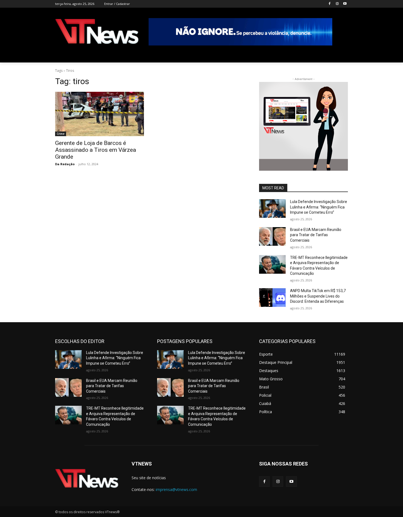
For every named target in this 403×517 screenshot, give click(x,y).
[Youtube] (345, 4)
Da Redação (65, 164)
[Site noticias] (97, 32)
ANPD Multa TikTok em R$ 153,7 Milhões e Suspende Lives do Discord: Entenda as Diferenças (318, 296)
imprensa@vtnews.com (176, 489)
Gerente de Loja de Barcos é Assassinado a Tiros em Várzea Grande (95, 150)
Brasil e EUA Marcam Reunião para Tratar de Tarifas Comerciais (315, 234)
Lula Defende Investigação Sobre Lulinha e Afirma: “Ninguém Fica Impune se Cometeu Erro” (318, 207)
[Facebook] (330, 4)
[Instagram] (337, 4)
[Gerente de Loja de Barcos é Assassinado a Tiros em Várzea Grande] (99, 114)
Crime (60, 134)
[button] (341, 55)
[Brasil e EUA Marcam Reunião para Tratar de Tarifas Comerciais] (272, 236)
